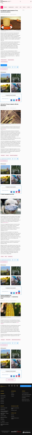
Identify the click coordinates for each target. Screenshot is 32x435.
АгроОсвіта (2, 419)
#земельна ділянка (11, 59)
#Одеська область (3, 59)
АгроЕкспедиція (3, 415)
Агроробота (24, 397)
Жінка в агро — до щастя (5, 422)
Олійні (28, 7)
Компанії (12, 394)
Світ (20, 7)
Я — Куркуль (3, 421)
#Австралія (2, 155)
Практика (2, 398)
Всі (1, 7)
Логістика (2, 403)
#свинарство (10, 256)
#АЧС (6, 256)
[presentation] (0, 7)
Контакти (12, 416)
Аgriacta (4, 129)
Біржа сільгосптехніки (25, 399)
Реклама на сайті (14, 410)
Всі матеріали (3, 160)
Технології (2, 400)
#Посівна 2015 (8, 339)
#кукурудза (2, 339)
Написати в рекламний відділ (15, 408)
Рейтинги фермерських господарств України (4, 411)
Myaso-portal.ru (5, 222)
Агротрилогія (3, 409)
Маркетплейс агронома (26, 400)
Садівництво (11, 7)
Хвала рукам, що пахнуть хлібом (5, 424)
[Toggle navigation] (30, 1)
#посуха (7, 155)
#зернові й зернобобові (13, 155)
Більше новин (11, 379)
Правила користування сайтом (15, 418)
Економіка (2, 401)
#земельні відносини (4, 61)
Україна (5, 7)
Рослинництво (3, 395)
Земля (16, 7)
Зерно (24, 7)
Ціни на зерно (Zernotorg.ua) (26, 394)
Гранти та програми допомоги (4, 417)
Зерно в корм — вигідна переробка (4, 414)
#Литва (2, 256)
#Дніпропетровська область (16, 339)
